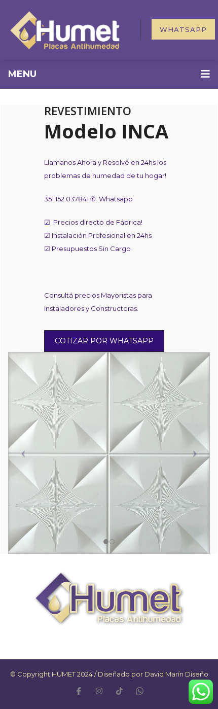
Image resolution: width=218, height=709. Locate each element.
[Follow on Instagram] (99, 691)
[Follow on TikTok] (119, 691)
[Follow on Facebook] (78, 691)
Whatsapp (183, 29)
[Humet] (64, 29)
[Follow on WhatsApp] (139, 691)
